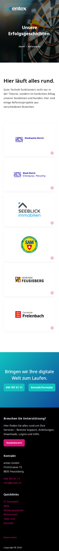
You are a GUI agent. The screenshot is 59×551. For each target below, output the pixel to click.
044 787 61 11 (12, 478)
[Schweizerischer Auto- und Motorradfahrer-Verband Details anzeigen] (30, 244)
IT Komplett (11, 501)
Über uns (9, 518)
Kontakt (8, 523)
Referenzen (11, 514)
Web (6, 506)
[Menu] (51, 8)
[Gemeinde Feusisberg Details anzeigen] (30, 279)
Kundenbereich (14, 442)
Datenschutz (10, 537)
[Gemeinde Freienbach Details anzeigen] (30, 314)
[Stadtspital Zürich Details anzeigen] (30, 139)
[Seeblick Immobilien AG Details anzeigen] (30, 209)
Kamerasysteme (13, 510)
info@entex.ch (12, 483)
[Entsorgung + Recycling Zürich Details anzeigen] (30, 174)
